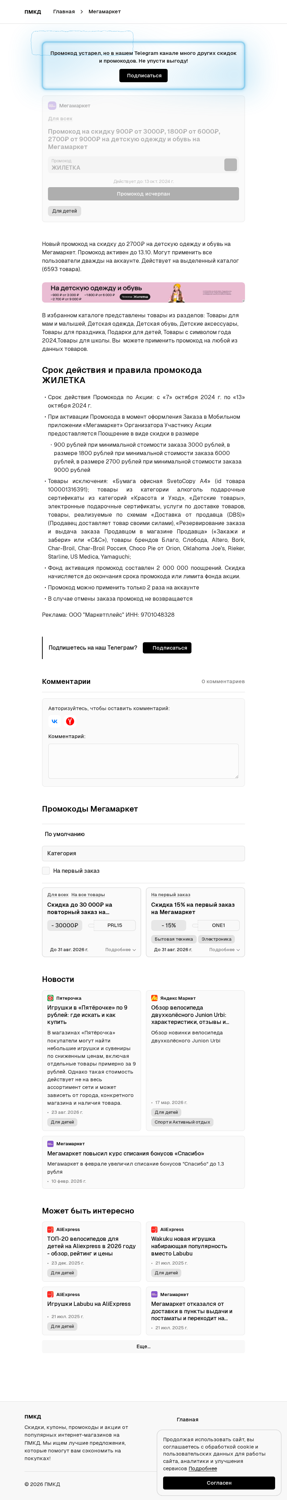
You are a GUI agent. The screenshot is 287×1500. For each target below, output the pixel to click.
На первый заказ (76, 871)
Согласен (219, 1483)
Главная (64, 11)
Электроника (216, 939)
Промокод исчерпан (143, 194)
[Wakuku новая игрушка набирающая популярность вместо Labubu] (195, 1251)
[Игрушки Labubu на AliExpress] (91, 1311)
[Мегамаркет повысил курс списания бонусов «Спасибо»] (143, 1162)
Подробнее (203, 1468)
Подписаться (144, 75)
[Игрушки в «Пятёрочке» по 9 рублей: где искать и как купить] (91, 1061)
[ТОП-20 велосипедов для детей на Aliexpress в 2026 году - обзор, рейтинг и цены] (91, 1251)
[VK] (54, 721)
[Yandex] (70, 721)
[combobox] (143, 853)
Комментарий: (67, 736)
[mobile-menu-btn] (12, 12)
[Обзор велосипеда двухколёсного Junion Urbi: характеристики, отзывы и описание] (195, 1061)
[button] (256, 12)
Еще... (143, 1346)
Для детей (64, 211)
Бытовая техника (174, 939)
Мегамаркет (105, 11)
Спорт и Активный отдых (182, 1122)
